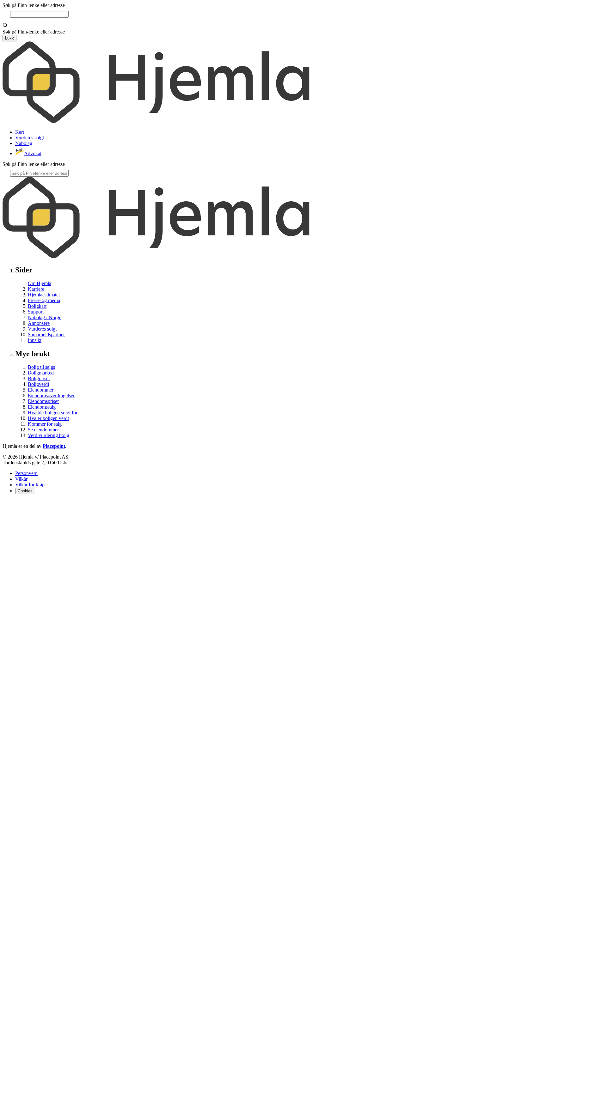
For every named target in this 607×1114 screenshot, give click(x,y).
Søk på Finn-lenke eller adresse (34, 5)
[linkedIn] (21, 505)
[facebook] (6, 505)
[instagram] (14, 505)
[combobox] (39, 14)
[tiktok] (303, 1108)
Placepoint (54, 446)
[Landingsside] (156, 121)
